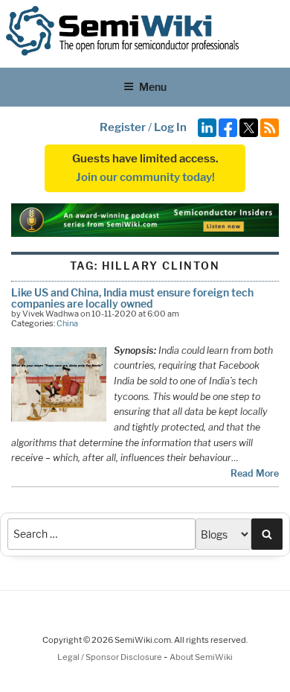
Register (123, 127)
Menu (153, 86)
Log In (170, 127)
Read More (255, 473)
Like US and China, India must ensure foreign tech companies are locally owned (132, 297)
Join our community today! (145, 177)
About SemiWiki (201, 657)
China (67, 323)
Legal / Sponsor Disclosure (110, 657)
